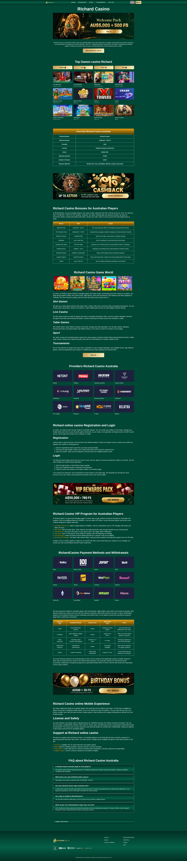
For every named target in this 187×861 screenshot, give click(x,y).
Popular (61, 67)
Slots (123, 67)
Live (82, 67)
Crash (102, 67)
